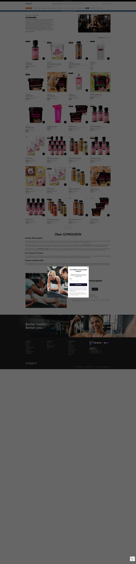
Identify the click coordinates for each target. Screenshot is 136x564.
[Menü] (134, 557)
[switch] (132, 560)
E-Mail (70, 278)
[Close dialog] (87, 267)
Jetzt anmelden (78, 284)
